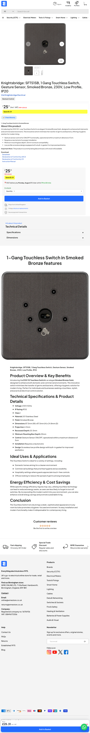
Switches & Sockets (55, 602)
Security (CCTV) (53, 571)
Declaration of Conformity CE (13, 159)
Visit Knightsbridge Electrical (13, 95)
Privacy (55, 725)
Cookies (63, 725)
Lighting (50, 589)
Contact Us (6, 632)
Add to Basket (44, 198)
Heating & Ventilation (55, 611)
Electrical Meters (29, 17)
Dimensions (12, 237)
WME (7, 720)
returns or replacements (20, 208)
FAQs (3, 636)
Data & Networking (55, 598)
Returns (4, 641)
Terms (71, 725)
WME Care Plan (44, 725)
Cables (50, 593)
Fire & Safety (52, 607)
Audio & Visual (53, 620)
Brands (50, 567)
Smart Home (52, 585)
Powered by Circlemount (18, 720)
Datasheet (6, 154)
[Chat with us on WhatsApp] (84, 727)
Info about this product (13, 223)
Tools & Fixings (53, 580)
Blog (3, 650)
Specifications (14, 232)
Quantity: (9, 191)
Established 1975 (8, 645)
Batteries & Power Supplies (58, 615)
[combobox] (45, 11)
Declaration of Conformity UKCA (14, 157)
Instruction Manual (8, 161)
